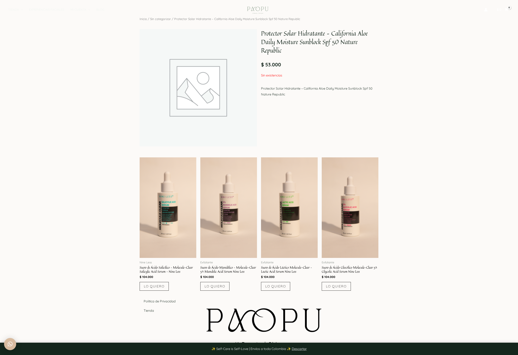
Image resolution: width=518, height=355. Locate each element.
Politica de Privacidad (160, 301)
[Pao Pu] (257, 9)
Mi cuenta (78, 10)
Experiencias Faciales (46, 10)
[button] (21, 9)
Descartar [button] (299, 349)
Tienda (13, 10)
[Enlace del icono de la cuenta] (486, 10)
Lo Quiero (154, 286)
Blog (100, 10)
